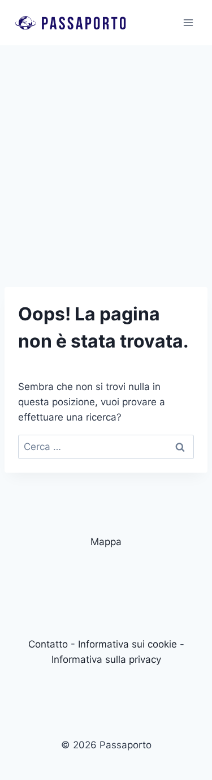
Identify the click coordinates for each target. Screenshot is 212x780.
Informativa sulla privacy (106, 659)
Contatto (48, 644)
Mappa (106, 541)
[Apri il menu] (188, 22)
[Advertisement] (106, 157)
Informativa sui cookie (127, 644)
